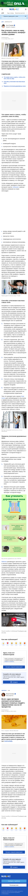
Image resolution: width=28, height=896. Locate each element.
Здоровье (4, 690)
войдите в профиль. (9, 661)
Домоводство (8, 21)
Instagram (15, 682)
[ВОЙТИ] (25, 9)
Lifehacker (16, 187)
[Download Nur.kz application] (14, 3)
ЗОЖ (9, 690)
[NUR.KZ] (14, 9)
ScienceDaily (8, 741)
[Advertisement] (14, 100)
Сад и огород (10, 13)
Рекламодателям (14, 885)
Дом (2, 13)
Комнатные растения (20, 13)
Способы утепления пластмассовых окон (14, 82)
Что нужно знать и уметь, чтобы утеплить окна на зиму (14, 78)
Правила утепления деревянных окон (15, 86)
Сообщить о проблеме (14, 881)
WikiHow (4, 561)
